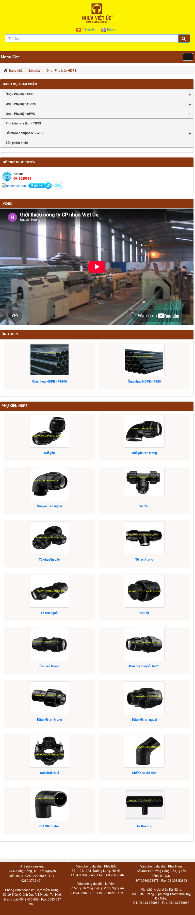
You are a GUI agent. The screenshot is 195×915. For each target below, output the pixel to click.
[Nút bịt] (144, 591)
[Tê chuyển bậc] (49, 537)
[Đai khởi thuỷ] (49, 751)
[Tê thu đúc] (144, 804)
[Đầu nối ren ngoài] (144, 697)
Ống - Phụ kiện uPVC (20, 113)
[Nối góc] (49, 431)
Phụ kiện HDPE (14, 405)
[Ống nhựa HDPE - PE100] (49, 359)
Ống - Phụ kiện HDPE (21, 103)
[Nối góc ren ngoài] (49, 484)
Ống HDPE (10, 334)
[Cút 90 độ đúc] (49, 804)
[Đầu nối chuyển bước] (144, 644)
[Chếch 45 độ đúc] (144, 751)
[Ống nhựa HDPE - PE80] (144, 359)
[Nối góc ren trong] (144, 431)
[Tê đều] (144, 482)
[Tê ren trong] (144, 537)
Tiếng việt (88, 29)
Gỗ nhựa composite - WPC (25, 133)
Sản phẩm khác (17, 142)
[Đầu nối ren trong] (49, 697)
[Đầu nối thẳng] (49, 644)
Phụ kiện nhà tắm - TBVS (23, 123)
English (112, 29)
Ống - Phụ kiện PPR (20, 94)
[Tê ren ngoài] (49, 591)
